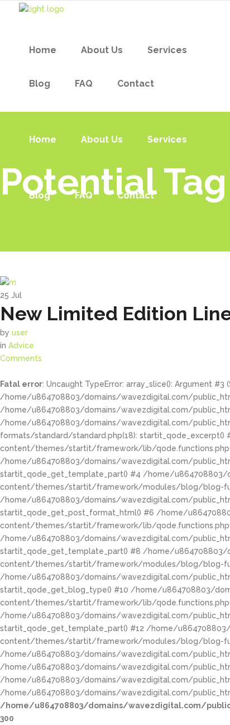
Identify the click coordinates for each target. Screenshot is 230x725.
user (20, 332)
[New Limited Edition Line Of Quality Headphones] (8, 282)
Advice (21, 345)
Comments (21, 358)
